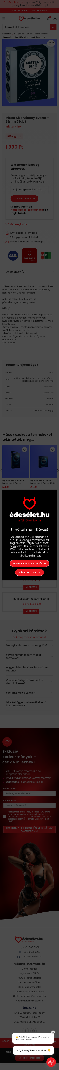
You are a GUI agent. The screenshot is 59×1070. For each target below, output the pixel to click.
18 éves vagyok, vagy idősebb (29, 563)
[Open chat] (51, 1062)
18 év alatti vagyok (29, 572)
